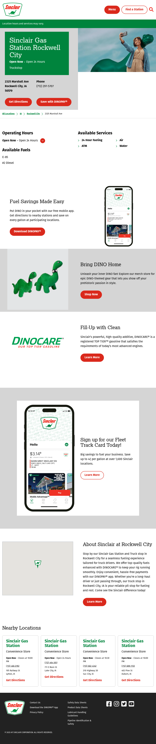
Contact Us (35, 703)
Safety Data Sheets (77, 703)
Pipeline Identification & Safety (79, 722)
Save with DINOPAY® (54, 102)
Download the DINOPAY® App (44, 707)
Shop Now (91, 294)
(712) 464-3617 (51, 663)
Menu (112, 9)
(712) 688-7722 (128, 666)
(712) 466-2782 (12, 666)
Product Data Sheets (78, 707)
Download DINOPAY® (27, 231)
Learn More (92, 357)
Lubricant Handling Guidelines (77, 714)
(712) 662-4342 (89, 666)
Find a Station (134, 9)
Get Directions (18, 102)
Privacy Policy (36, 712)
